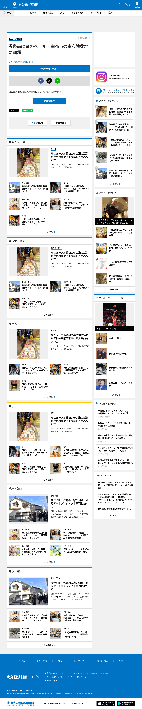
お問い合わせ (80, 677)
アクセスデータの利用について (59, 677)
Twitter (127, 5)
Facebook (121, 5)
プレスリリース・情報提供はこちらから (91, 673)
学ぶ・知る (96, 12)
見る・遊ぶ (48, 12)
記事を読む (49, 100)
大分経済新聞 (25, 5)
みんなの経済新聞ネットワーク (20, 703)
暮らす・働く (77, 12)
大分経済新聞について (56, 673)
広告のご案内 (52, 680)
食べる (33, 12)
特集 (110, 12)
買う (62, 12)
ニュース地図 (15, 38)
